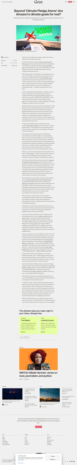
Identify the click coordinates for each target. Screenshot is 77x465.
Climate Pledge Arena (46, 78)
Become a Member (50, 440)
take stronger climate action (42, 95)
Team (26, 438)
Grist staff (21, 379)
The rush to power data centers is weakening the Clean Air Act (67, 390)
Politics (3, 438)
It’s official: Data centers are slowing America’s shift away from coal (31, 398)
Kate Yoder (6, 404)
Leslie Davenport (65, 399)
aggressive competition (28, 183)
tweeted (45, 101)
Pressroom (26, 444)
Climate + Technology (13, 62)
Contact (26, 440)
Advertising (49, 441)
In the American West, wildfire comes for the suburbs (67, 404)
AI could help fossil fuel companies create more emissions (30, 390)
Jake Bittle (26, 400)
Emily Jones (64, 393)
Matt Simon (27, 406)
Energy (3, 437)
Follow (66, 1)
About (26, 437)
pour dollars (35, 223)
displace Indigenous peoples (43, 250)
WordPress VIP (11, 460)
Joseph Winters (6, 57)
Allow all (52, 456)
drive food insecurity (29, 250)
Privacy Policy (9, 461)
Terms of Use (4, 461)
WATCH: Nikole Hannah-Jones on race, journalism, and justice (38, 374)
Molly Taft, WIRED (28, 393)
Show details (20, 462)
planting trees (49, 239)
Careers (26, 441)
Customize (52, 459)
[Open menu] (74, 1)
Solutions (4, 440)
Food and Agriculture (6, 444)
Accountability (4, 441)
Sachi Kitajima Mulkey (66, 406)
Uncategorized (26, 379)
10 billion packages (36, 271)
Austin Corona (44, 406)
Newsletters (49, 437)
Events (48, 438)
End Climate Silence (33, 125)
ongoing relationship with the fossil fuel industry (38, 179)
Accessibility (49, 444)
